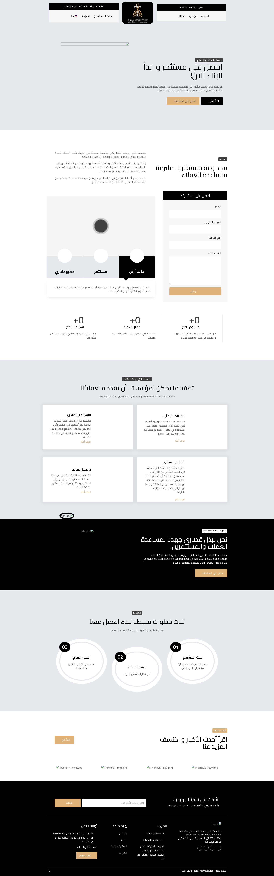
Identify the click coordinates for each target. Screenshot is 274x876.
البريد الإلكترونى (213, 222)
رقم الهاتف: (215, 238)
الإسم (218, 207)
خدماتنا (181, 16)
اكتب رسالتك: (214, 253)
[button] (187, 7)
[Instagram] (206, 848)
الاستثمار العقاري (78, 415)
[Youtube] (199, 848)
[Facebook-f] (218, 848)
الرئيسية (205, 16)
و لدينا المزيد (81, 469)
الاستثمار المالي (174, 415)
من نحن (193, 16)
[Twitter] (212, 848)
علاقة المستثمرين (103, 16)
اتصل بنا (85, 16)
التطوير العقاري (174, 462)
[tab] (137, 267)
